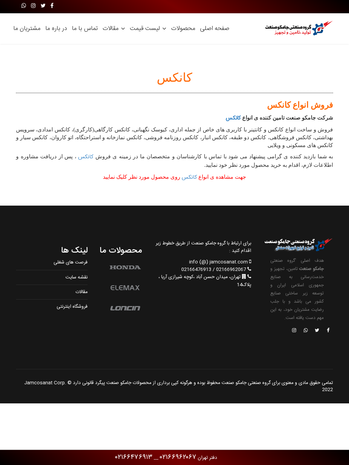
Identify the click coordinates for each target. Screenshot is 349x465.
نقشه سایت (76, 277)
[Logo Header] (297, 28)
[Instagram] (33, 6)
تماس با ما (85, 28)
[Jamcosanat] (328, 331)
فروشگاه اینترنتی (72, 306)
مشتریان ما (27, 28)
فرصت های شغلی (71, 262)
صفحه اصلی (214, 28)
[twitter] (43, 6)
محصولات (183, 28)
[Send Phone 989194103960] (306, 331)
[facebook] (52, 6)
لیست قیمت (145, 28)
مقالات (111, 28)
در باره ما (56, 28)
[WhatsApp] (23, 6)
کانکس (233, 118)
